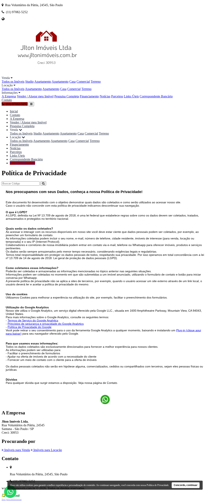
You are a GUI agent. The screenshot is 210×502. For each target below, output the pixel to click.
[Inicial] (47, 74)
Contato (7, 100)
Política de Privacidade (158, 485)
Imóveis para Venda (16, 450)
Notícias (105, 96)
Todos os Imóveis (13, 81)
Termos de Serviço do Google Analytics (33, 320)
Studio (29, 81)
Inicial (14, 111)
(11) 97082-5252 (24, 163)
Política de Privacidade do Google (29, 327)
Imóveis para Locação (47, 450)
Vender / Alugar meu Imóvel (35, 96)
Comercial (83, 81)
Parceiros (117, 96)
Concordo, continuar (185, 485)
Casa (72, 81)
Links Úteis (131, 96)
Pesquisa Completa (66, 96)
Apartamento (42, 81)
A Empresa (9, 96)
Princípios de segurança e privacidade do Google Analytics (46, 323)
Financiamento (89, 96)
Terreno (96, 81)
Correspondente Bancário (156, 96)
